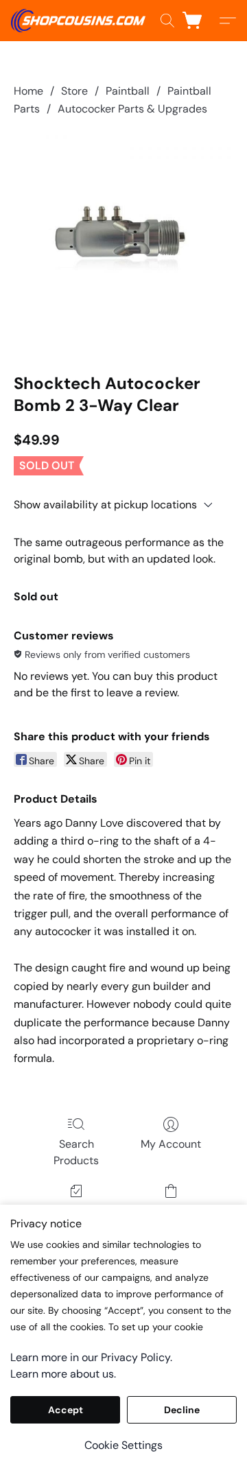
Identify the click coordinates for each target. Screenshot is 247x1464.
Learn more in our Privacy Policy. (91, 1357)
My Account (171, 1144)
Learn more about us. (63, 1374)
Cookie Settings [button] (123, 1445)
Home (28, 91)
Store (74, 91)
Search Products (76, 1152)
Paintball (128, 91)
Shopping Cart (170, 1210)
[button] (81, 20)
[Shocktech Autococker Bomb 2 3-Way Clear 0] (123, 242)
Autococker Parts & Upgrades (132, 109)
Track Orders (76, 1210)
